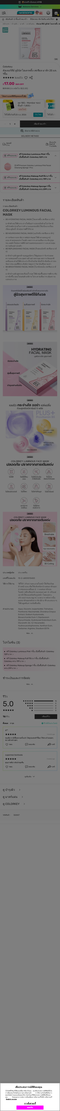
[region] (30, 1097)
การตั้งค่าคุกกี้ (30, 1103)
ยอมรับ (30, 1107)
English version (11, 1099)
